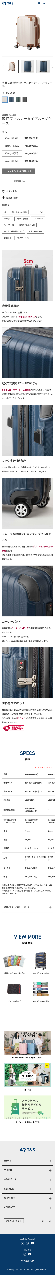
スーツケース (38, 218)
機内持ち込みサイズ (27, 225)
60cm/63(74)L (12, 153)
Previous (3, 66)
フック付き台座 (22, 218)
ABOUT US (10, 1179)
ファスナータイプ (22, 237)
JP (43, 1220)
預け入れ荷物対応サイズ (14, 231)
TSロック (7, 218)
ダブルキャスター (35, 231)
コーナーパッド (37, 212)
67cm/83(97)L (12, 161)
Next (52, 66)
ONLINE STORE (12, 1220)
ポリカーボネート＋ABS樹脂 (15, 212)
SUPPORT (9, 1198)
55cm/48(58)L (12, 145)
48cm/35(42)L (12, 138)
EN (50, 1220)
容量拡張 (7, 237)
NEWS (7, 1160)
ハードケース (9, 225)
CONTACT (9, 1207)
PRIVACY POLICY (27, 1261)
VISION (8, 1170)
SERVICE (9, 1188)
